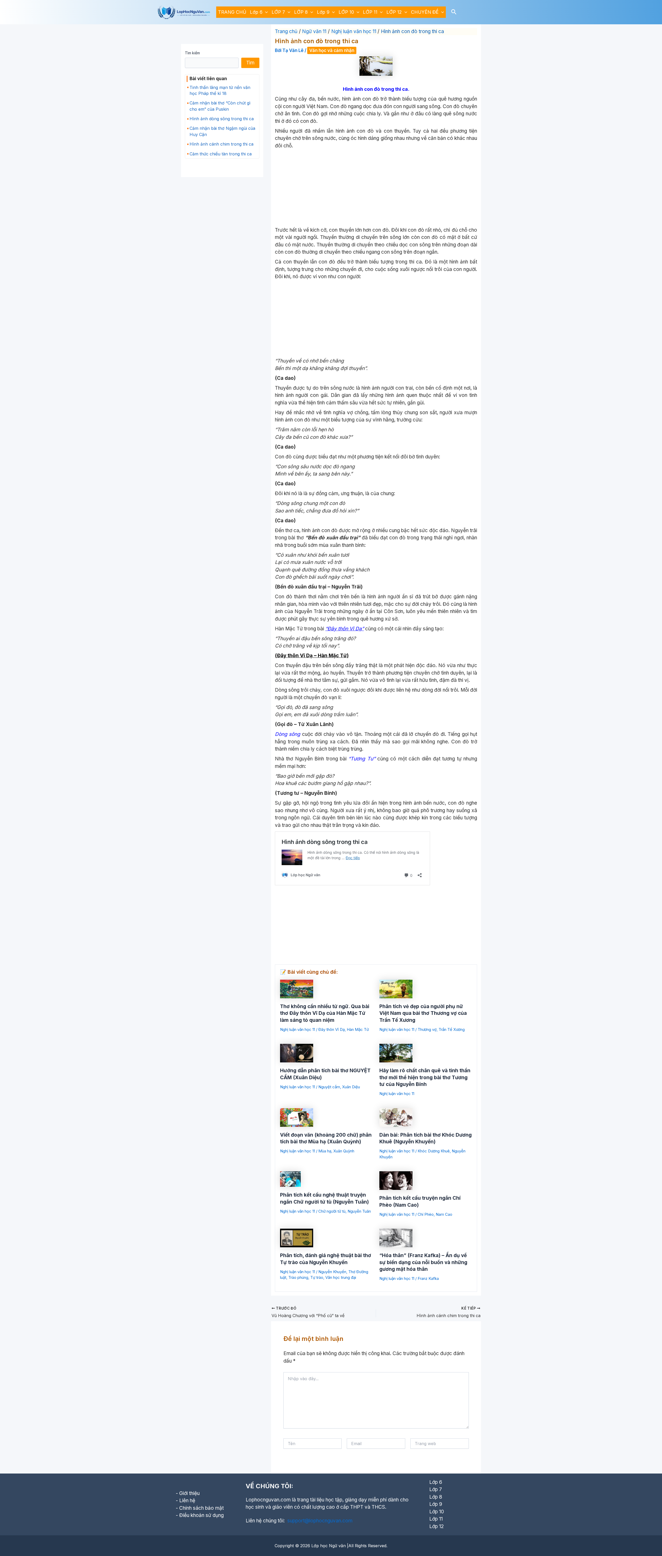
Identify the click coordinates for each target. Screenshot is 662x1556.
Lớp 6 (256, 12)
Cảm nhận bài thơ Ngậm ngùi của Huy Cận (222, 131)
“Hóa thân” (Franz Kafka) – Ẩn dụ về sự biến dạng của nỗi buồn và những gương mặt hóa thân (423, 1262)
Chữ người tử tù (331, 1211)
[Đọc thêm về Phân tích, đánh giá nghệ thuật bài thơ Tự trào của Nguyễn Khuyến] (296, 1238)
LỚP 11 (370, 12)
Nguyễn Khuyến (332, 1271)
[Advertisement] (376, 188)
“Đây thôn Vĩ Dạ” (344, 629)
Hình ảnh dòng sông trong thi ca (222, 118)
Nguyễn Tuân (359, 1211)
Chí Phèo (426, 1214)
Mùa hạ (324, 1151)
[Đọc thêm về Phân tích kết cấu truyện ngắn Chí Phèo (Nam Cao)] (395, 1180)
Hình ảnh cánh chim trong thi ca (221, 144)
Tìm (250, 63)
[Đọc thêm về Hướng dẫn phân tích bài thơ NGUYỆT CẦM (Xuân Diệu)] (296, 1053)
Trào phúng (298, 1277)
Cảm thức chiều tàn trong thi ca (221, 153)
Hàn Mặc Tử (358, 1029)
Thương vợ (427, 1029)
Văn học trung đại (340, 1277)
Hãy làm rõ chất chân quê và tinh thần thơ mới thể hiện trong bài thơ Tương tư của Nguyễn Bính (424, 1077)
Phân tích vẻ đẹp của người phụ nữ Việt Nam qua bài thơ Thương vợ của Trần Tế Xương (423, 1013)
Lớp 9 (323, 12)
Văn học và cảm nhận (331, 50)
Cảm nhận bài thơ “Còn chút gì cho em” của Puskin (220, 105)
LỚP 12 (394, 12)
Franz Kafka (428, 1278)
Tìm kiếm (192, 53)
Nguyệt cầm (329, 1086)
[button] (265, 12)
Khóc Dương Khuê (434, 1151)
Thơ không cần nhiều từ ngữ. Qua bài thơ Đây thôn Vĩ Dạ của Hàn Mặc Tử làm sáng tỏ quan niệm (324, 1013)
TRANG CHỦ (232, 12)
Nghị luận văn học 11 (297, 1029)
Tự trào (316, 1277)
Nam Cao (444, 1214)
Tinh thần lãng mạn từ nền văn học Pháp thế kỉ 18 (220, 90)
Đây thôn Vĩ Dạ (331, 1029)
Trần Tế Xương (452, 1029)
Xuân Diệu (351, 1086)
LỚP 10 (346, 12)
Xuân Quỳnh (343, 1151)
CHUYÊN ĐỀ (425, 12)
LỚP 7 (278, 12)
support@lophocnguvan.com (319, 1521)
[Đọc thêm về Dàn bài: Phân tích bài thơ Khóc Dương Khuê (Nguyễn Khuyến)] (395, 1117)
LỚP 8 (301, 12)
